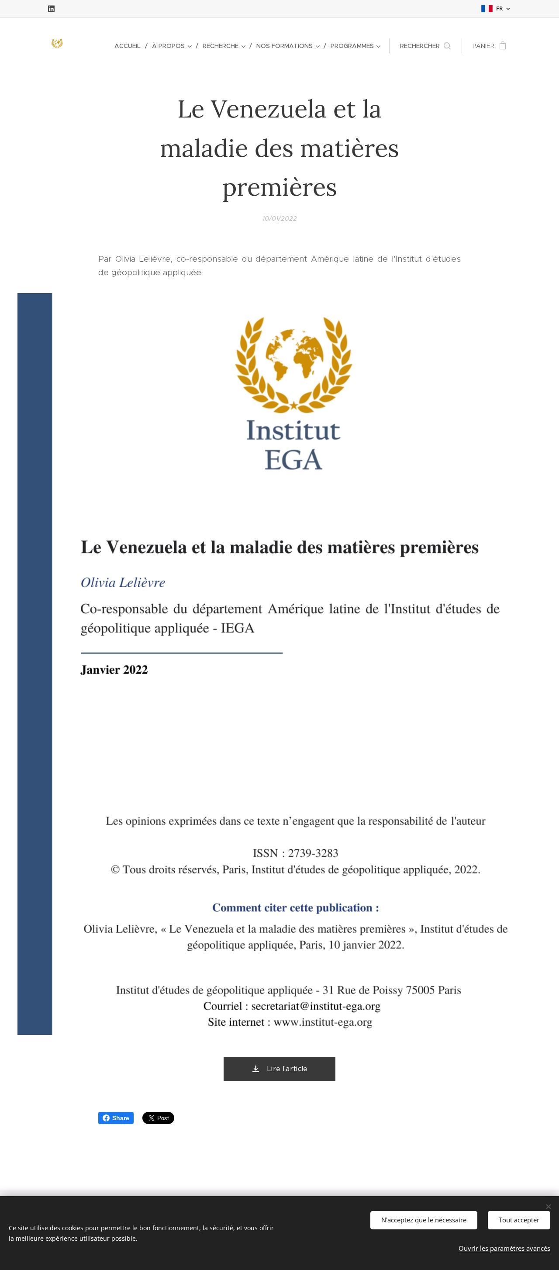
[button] (425, 46)
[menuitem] (130, 46)
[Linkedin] (51, 8)
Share (120, 1117)
